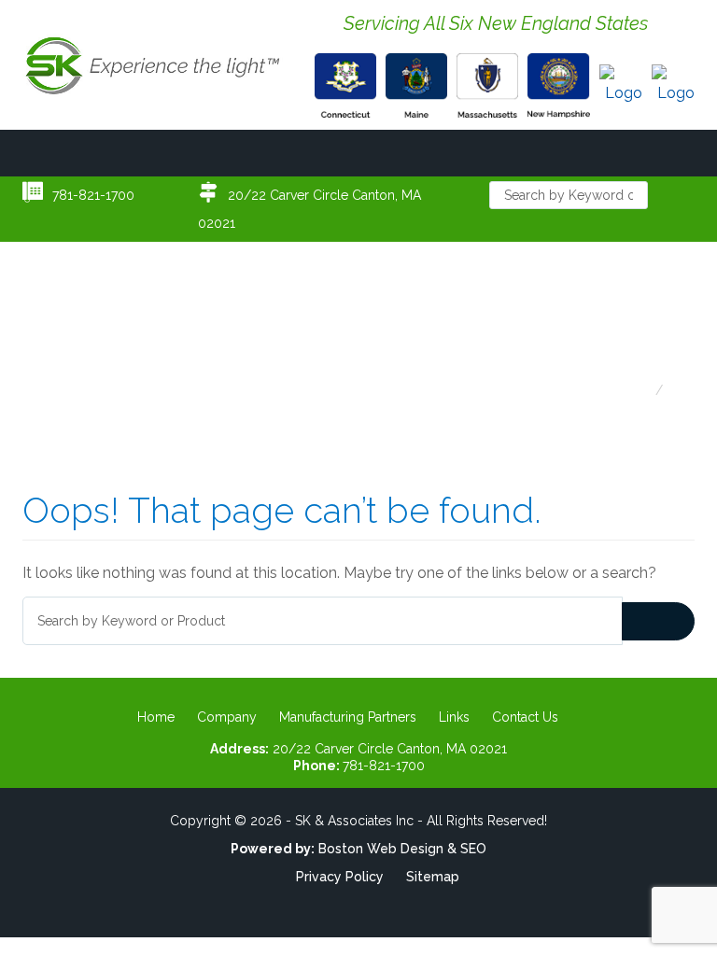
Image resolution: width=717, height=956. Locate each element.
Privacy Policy (340, 876)
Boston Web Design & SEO (402, 848)
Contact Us (525, 717)
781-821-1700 (93, 195)
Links (454, 717)
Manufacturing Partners (347, 717)
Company (227, 717)
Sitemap (432, 876)
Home (156, 717)
